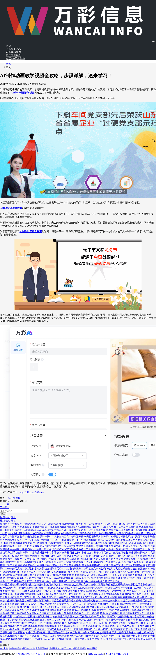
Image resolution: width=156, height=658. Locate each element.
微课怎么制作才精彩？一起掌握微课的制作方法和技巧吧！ (78, 629)
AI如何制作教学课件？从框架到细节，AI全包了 (89, 562)
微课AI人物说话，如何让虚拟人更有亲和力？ (86, 559)
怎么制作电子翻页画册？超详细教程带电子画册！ (66, 623)
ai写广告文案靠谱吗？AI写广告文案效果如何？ (84, 597)
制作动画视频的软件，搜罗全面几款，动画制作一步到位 (30, 540)
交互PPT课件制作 (15, 58)
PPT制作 (4, 648)
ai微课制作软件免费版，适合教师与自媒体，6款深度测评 (58, 578)
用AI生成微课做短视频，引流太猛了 (130, 559)
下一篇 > (4, 507)
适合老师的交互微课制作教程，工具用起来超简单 (78, 549)
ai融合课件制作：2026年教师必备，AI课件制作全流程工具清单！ (87, 581)
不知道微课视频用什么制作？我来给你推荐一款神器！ (61, 610)
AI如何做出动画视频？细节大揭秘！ (32, 616)
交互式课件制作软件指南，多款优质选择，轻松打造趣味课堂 (84, 571)
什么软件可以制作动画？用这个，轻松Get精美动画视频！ (49, 591)
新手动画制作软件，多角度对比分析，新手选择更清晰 (39, 552)
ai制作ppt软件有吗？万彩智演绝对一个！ (66, 594)
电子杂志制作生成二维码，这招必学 (59, 607)
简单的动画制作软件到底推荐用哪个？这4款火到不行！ (52, 626)
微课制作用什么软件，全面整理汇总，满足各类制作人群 (30, 559)
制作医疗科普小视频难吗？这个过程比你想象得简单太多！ (31, 584)
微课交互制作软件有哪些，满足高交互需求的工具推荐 (64, 546)
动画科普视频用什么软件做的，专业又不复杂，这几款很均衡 (63, 555)
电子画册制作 (13, 55)
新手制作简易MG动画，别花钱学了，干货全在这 (98, 575)
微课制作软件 (15, 648)
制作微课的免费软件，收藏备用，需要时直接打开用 (41, 543)
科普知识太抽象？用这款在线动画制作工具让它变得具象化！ (103, 632)
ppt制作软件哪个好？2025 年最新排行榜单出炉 (104, 607)
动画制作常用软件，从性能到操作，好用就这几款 (71, 568)
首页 (8, 45)
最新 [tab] (2, 517)
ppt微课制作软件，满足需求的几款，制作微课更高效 (87, 533)
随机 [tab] (13, 517)
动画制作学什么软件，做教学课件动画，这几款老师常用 (30, 524)
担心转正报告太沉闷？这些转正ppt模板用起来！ (120, 623)
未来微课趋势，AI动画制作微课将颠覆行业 (55, 527)
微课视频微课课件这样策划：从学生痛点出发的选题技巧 (110, 591)
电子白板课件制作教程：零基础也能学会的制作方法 (107, 619)
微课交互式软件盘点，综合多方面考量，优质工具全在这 (74, 530)
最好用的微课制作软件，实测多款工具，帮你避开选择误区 (59, 536)
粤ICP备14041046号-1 (116, 654)
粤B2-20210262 (96, 654)
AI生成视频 (14, 498)
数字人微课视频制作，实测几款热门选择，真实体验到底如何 (112, 565)
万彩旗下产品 (13, 49)
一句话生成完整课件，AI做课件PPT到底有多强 (33, 533)
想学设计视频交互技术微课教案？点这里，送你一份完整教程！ (44, 619)
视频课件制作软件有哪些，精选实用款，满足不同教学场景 (123, 536)
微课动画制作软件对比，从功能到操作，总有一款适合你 (92, 524)
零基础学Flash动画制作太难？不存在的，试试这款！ (28, 639)
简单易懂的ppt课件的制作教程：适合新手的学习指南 (41, 632)
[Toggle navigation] (153, 41)
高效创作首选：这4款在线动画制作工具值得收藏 (117, 610)
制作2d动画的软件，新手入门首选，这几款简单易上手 (125, 555)
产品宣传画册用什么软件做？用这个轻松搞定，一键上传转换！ (86, 600)
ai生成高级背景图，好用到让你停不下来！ (28, 600)
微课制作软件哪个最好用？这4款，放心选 (76, 613)
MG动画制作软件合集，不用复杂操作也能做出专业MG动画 (101, 543)
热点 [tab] (7, 517)
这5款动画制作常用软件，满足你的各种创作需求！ (111, 603)
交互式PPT (67, 648)
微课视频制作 (55, 648)
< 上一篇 (4, 504)
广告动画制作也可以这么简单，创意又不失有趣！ (109, 626)
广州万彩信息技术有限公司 (30, 654)
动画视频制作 (13, 52)
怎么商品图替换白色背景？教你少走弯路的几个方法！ (54, 603)
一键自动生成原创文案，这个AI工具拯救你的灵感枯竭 (93, 584)
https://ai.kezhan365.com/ (32, 492)
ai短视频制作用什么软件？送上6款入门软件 (112, 578)
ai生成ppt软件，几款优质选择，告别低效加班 (123, 568)
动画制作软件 (28, 648)
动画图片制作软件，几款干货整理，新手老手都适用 (107, 527)
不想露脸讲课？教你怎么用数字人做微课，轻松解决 (122, 546)
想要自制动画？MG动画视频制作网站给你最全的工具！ (119, 594)
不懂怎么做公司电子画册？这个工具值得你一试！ (69, 635)
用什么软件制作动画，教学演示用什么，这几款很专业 (98, 552)
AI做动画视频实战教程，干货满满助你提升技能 (103, 587)
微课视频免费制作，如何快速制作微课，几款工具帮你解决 (47, 565)
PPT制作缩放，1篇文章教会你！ (74, 639)
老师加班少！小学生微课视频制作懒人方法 (85, 540)
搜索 (3, 514)
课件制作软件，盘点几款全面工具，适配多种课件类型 (42, 575)
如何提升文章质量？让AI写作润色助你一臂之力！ (79, 616)
